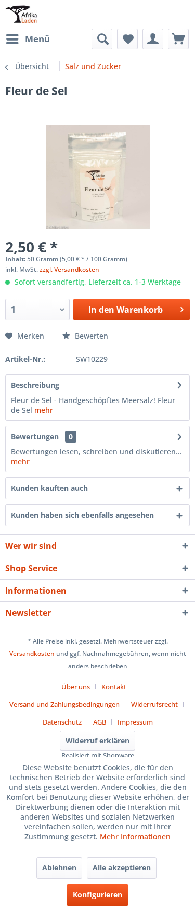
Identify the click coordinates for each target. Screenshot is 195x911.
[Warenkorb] (178, 39)
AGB (99, 722)
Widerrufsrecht (154, 704)
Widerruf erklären (97, 740)
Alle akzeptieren (122, 868)
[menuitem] (27, 39)
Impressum (135, 722)
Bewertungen (35, 436)
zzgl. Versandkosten (69, 269)
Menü (37, 39)
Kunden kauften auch (49, 488)
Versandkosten (32, 653)
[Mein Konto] (152, 39)
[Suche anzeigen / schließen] (102, 39)
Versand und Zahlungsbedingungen (64, 704)
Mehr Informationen (135, 836)
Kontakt (113, 686)
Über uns (75, 686)
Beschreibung (35, 385)
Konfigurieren (97, 895)
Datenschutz (62, 722)
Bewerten (90, 336)
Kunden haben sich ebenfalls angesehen (82, 515)
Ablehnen (59, 868)
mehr (43, 410)
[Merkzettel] (127, 39)
